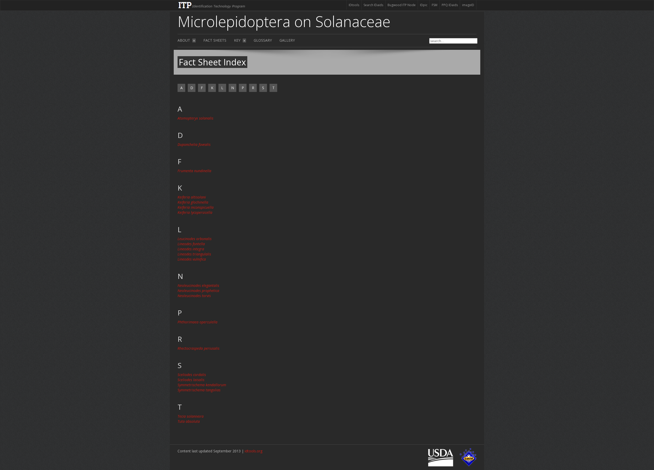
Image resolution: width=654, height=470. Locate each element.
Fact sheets (214, 40)
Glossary (263, 40)
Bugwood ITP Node (402, 5)
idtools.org (253, 451)
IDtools (354, 5)
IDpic (423, 5)
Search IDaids (373, 5)
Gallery (287, 40)
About (186, 40)
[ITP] (212, 5)
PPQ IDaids (450, 5)
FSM (434, 5)
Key (239, 40)
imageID (468, 5)
